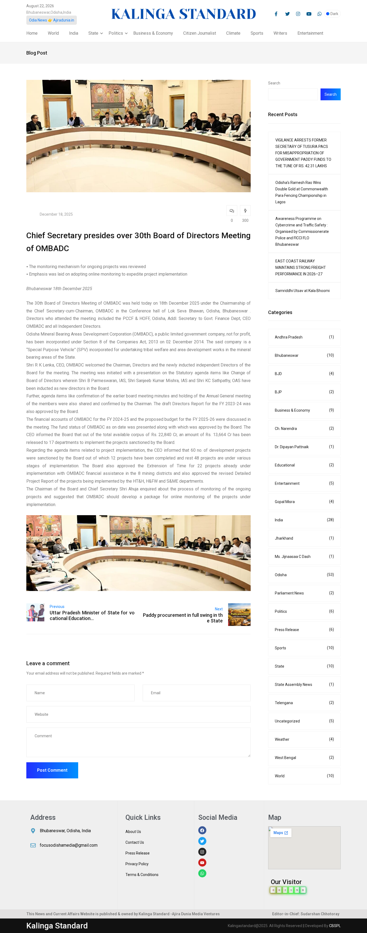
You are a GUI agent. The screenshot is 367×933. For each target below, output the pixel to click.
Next (219, 609)
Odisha (304, 574)
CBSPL (335, 926)
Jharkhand (304, 538)
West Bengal (304, 757)
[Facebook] (202, 830)
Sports (257, 33)
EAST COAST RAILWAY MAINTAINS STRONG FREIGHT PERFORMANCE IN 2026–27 (300, 267)
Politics (116, 33)
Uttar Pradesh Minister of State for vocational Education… (92, 615)
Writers (280, 33)
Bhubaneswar (304, 355)
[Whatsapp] (202, 873)
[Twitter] (202, 841)
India (73, 33)
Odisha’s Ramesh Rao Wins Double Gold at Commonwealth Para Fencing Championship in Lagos (301, 192)
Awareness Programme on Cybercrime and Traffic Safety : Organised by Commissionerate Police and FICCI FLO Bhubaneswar (302, 231)
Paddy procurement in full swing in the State (183, 618)
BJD (304, 373)
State (93, 33)
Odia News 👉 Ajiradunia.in (51, 20)
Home (32, 33)
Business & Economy (153, 33)
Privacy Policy (137, 864)
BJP (304, 392)
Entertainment (310, 33)
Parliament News (304, 593)
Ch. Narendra (304, 428)
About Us (133, 831)
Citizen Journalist (199, 33)
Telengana (304, 702)
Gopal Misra (304, 501)
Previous (57, 606)
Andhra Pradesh (304, 337)
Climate (233, 33)
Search (274, 83)
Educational (304, 465)
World (53, 33)
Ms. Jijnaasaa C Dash (304, 556)
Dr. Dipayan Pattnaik (304, 446)
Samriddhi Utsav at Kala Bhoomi (302, 291)
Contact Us (134, 842)
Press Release (304, 629)
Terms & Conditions (142, 875)
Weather (304, 739)
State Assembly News (304, 684)
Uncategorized (304, 721)
